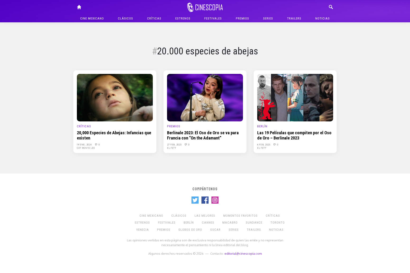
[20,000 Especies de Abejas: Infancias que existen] (115, 97)
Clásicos (125, 18)
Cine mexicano (92, 18)
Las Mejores (205, 215)
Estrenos (183, 18)
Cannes (208, 222)
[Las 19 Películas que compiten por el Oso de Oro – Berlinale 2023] (295, 97)
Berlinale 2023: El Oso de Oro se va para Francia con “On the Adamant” (203, 135)
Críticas (154, 18)
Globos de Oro (190, 229)
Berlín (262, 126)
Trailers (294, 18)
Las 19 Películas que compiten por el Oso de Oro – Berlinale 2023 (294, 135)
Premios (242, 18)
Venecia (142, 229)
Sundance (254, 222)
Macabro (230, 222)
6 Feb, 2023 (264, 144)
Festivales (213, 18)
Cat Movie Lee (86, 147)
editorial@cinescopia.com (243, 253)
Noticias (322, 18)
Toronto (277, 222)
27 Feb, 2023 (174, 144)
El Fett (171, 147)
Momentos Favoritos (240, 215)
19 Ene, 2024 (84, 144)
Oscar (215, 229)
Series (268, 18)
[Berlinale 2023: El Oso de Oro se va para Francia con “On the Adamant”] (205, 97)
